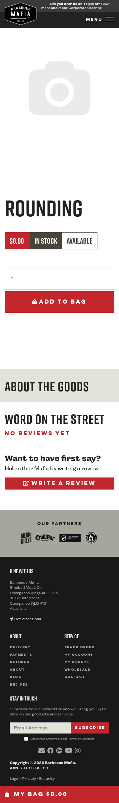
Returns (20, 662)
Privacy (29, 779)
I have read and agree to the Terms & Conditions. (62, 738)
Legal (14, 779)
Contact (74, 677)
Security (47, 779)
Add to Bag (62, 302)
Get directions (27, 619)
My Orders (76, 662)
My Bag (39, 794)
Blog (15, 677)
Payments (21, 655)
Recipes (19, 684)
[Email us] (41, 750)
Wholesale (77, 669)
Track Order (79, 647)
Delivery (20, 647)
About (17, 669)
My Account (78, 655)
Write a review (62, 483)
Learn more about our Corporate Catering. (75, 6)
